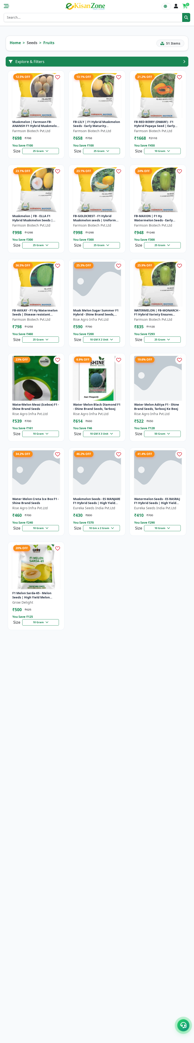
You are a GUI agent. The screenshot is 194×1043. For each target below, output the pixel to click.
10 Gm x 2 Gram (99, 528)
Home (15, 42)
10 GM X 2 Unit (99, 339)
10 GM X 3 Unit (99, 433)
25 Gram (38, 151)
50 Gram (160, 433)
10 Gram (160, 151)
